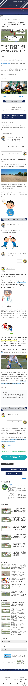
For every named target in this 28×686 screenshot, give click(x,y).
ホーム (7, 679)
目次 (12, 101)
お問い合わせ (21, 677)
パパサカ (10, 484)
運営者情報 (7, 677)
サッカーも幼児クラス (6, 63)
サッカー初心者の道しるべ (8, 463)
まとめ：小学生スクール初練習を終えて (14, 109)
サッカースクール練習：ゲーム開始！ (14, 107)
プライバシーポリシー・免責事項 (20, 680)
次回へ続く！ (10, 445)
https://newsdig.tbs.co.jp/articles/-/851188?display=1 (11, 402)
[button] (18, 473)
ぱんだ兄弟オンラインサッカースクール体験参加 (12, 96)
